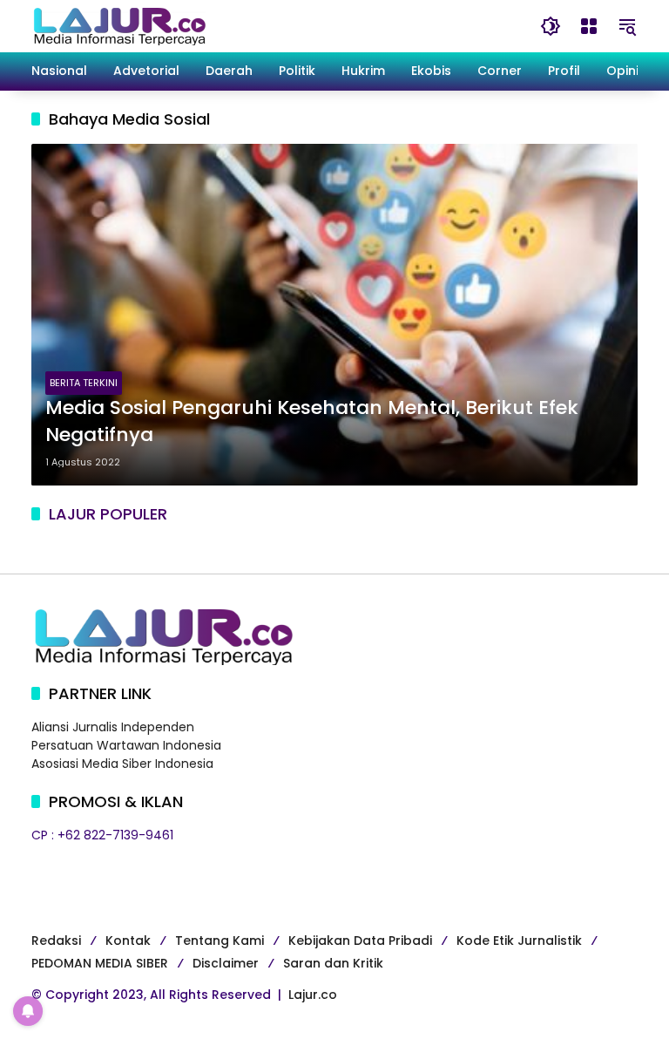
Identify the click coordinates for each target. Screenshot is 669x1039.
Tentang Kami (219, 940)
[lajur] (118, 25)
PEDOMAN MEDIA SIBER (99, 963)
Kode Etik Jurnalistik (519, 940)
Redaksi (56, 940)
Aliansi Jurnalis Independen (112, 727)
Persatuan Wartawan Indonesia (126, 745)
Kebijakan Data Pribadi (360, 940)
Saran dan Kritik (333, 963)
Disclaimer (226, 963)
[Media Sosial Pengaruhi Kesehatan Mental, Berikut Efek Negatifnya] (334, 315)
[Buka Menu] (588, 26)
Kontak (128, 940)
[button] (550, 26)
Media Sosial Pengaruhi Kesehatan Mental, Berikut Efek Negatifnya (311, 421)
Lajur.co (312, 994)
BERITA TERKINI (84, 383)
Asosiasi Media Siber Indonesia (122, 763)
